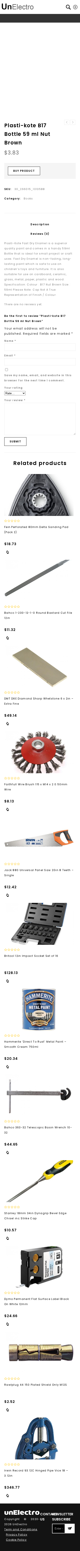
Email (10, 355)
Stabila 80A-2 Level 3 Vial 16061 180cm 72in (66, 122)
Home (10, 26)
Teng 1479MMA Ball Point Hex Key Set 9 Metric (72, 122)
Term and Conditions (21, 1529)
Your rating (13, 388)
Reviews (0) (40, 234)
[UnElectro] (18, 6)
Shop (22, 26)
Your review (14, 400)
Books (34, 26)
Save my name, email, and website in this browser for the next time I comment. (37, 377)
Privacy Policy (16, 1534)
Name (10, 341)
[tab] (40, 224)
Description (40, 224)
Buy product (24, 171)
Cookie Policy (16, 1540)
